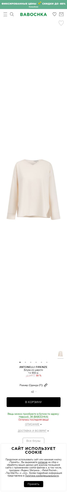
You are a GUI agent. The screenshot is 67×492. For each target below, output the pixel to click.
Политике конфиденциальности (42, 475)
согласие (42, 462)
